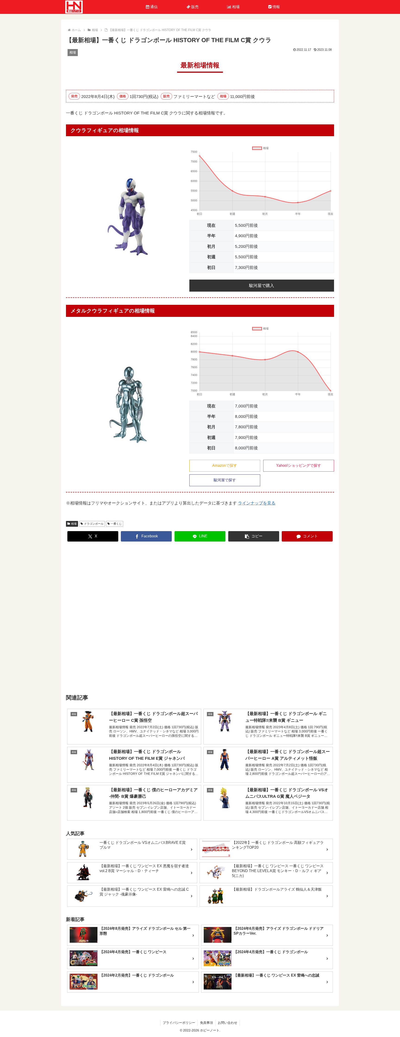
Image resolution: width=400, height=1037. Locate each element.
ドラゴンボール (93, 523)
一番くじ (116, 523)
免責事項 (206, 1022)
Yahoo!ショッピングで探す (298, 465)
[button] (253, 536)
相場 (74, 523)
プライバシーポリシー (179, 1022)
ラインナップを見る (256, 503)
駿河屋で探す (225, 480)
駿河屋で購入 (261, 285)
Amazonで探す (224, 465)
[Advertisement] (200, 618)
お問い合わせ (227, 1022)
